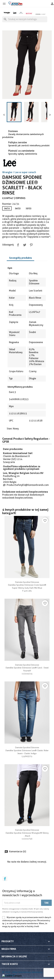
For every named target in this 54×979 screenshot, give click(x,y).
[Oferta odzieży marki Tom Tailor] (21, 12)
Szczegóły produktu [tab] (20, 257)
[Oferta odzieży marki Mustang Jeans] (29, 13)
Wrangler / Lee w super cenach (19, 172)
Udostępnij (17, 244)
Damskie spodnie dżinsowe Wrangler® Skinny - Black (27, 833)
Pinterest (30, 244)
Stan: (9, 428)
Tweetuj (24, 244)
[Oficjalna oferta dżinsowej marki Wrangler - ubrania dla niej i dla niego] (7, 12)
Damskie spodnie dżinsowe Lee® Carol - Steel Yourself (27, 668)
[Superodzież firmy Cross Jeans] (41, 14)
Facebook (5, 878)
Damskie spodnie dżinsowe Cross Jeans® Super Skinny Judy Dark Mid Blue (27, 585)
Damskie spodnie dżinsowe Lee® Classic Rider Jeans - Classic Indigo (27, 750)
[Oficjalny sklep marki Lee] (14, 12)
